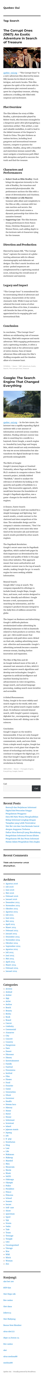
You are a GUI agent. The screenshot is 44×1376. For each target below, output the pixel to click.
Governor (10, 1098)
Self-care (10, 1207)
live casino (8, 1300)
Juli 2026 (10, 887)
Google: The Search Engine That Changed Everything (21, 382)
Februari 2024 (12, 968)
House (8, 1117)
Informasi (10, 1120)
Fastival (9, 1067)
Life (7, 1151)
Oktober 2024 (12, 943)
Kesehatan (10, 1142)
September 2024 (13, 946)
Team (8, 1232)
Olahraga (10, 1179)
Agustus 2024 (12, 949)
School (9, 1198)
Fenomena (10, 1070)
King (8, 1145)
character (10, 1032)
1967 (20, 366)
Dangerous (10, 1045)
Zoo (7, 1264)
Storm (8, 1223)
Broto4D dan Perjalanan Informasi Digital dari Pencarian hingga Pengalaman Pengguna (21, 810)
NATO (8, 1176)
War (7, 1251)
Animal (9, 992)
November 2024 (13, 940)
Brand (16, 769)
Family (9, 1064)
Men (8, 1164)
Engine (30, 769)
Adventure (26, 366)
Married (9, 1161)
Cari (5, 784)
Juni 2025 (10, 918)
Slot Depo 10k (9, 1294)
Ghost (8, 1095)
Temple (9, 1239)
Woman (9, 1261)
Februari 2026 (12, 896)
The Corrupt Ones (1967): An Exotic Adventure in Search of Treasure (20, 36)
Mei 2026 (10, 893)
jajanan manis (12, 1129)
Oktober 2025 (12, 909)
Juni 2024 (10, 955)
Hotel (8, 1114)
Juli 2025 (10, 915)
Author (9, 1004)
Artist (8, 1001)
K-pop (9, 1139)
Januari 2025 (11, 934)
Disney (9, 1057)
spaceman (10, 1214)
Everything (7, 771)
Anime (9, 995)
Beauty (9, 1011)
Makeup (9, 1157)
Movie (14, 366)
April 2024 (10, 962)
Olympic (9, 1182)
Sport (8, 1217)
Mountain (10, 1167)
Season (9, 1201)
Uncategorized (12, 1245)
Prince (8, 1192)
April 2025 (10, 924)
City (7, 1036)
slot (5, 1350)
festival (9, 1073)
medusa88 (8, 1363)
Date (8, 1048)
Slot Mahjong (9, 1319)
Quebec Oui (11, 7)
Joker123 (7, 1313)
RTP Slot (7, 1288)
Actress (9, 989)
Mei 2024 (10, 959)
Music (8, 1173)
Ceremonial (11, 1029)
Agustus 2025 (12, 912)
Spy (7, 1220)
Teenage (9, 1236)
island (8, 1126)
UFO (7, 1242)
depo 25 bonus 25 (11, 1338)
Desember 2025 (13, 902)
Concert (9, 1039)
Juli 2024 (10, 952)
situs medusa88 (10, 1356)
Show (8, 1211)
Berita (8, 1014)
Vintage (9, 1248)
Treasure (26, 368)
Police (8, 1186)
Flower (9, 1079)
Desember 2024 (13, 937)
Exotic (33, 366)
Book (8, 1017)
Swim (8, 1226)
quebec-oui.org (10, 73)
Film (8, 1076)
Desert (9, 1051)
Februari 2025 (12, 930)
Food (8, 1082)
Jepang (9, 1132)
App (7, 998)
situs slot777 (9, 1331)
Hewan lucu (11, 1104)
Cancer (9, 1023)
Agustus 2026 (12, 884)
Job (7, 1136)
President (10, 1189)
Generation (11, 1092)
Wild (8, 1254)
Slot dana (7, 1306)
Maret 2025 (11, 927)
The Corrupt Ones (15, 368)
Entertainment (12, 1061)
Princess (9, 1195)
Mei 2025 (10, 921)
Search (5, 368)
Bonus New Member (12, 1325)
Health (9, 1101)
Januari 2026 (11, 899)
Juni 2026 (10, 890)
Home (8, 1111)
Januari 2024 (11, 971)
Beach (8, 1007)
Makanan (10, 1154)
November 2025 (13, 905)
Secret (8, 1204)
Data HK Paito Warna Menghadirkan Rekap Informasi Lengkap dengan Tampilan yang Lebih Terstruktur (22, 820)
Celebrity (10, 1026)
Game (8, 1089)
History (9, 1107)
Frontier (9, 1086)
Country (9, 1042)
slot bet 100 (8, 1281)
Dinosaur (10, 1054)
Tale (7, 1229)
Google (14, 771)
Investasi (10, 1123)
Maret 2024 (11, 965)
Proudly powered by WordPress (24, 1372)
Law (7, 1148)
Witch (8, 1257)
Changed (23, 769)
